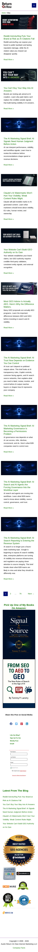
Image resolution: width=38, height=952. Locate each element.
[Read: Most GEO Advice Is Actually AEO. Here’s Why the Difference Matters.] (19, 288)
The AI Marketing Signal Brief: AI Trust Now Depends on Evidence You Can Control (19, 360)
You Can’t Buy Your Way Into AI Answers (19, 804)
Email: (11, 762)
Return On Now (20, 5)
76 (20, 594)
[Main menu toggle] (34, 5)
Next (31, 594)
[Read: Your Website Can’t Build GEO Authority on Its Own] (19, 236)
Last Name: (13, 757)
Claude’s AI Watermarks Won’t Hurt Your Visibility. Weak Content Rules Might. (18, 196)
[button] (11, 724)
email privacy (23, 770)
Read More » (9, 59)
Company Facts (19, 948)
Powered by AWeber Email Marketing (19, 775)
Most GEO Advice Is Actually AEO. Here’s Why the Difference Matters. (19, 304)
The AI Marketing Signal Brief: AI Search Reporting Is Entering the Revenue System (19, 541)
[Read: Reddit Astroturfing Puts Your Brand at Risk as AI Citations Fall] (19, 22)
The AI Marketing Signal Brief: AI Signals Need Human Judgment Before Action (19, 141)
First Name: (13, 751)
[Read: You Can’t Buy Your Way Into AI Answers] (19, 75)
